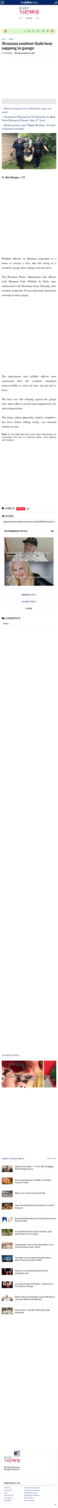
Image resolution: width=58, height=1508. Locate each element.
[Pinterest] (43, 31)
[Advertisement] (29, 23)
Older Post (29, 602)
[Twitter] (47, 31)
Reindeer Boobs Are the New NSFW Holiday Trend (28, 1078)
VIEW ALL (51, 1158)
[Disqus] (29, 660)
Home (3, 39)
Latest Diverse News (13, 1158)
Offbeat (11, 39)
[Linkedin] (29, 31)
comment (30, 437)
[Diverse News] (29, 18)
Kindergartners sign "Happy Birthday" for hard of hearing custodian (28, 126)
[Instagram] (33, 31)
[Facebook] (25, 31)
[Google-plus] (38, 31)
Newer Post (29, 595)
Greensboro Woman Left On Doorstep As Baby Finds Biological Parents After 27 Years (29, 118)
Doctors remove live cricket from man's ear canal (26, 110)
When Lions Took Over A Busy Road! (30, 1193)
